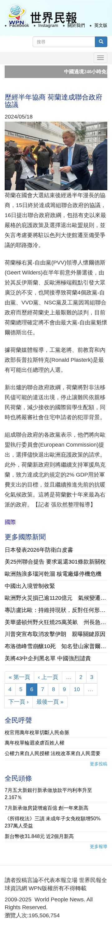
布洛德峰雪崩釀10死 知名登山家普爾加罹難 (56, 646)
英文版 (100, 25)
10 (77, 689)
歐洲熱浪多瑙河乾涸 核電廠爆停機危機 (53, 574)
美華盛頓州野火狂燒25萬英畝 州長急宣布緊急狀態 (56, 622)
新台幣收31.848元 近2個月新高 (39, 836)
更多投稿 (98, 763)
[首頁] (42, 15)
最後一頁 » (49, 702)
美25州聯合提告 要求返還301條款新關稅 (55, 562)
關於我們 (76, 25)
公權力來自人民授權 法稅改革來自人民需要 (52, 753)
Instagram (48, 25)
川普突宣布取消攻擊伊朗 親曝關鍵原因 (55, 634)
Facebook (19, 25)
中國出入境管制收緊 (30, 586)
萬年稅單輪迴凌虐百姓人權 (34, 742)
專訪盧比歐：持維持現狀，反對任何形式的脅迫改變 (56, 610)
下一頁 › (18, 702)
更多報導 (98, 846)
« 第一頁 (19, 677)
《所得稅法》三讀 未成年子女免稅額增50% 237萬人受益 (55, 822)
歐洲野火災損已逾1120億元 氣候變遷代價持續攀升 (56, 598)
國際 (10, 522)
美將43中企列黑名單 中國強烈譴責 (48, 658)
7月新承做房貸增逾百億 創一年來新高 (46, 808)
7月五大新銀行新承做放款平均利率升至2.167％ (48, 794)
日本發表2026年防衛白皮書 (39, 550)
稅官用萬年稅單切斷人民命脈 (37, 732)
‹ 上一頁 (48, 677)
